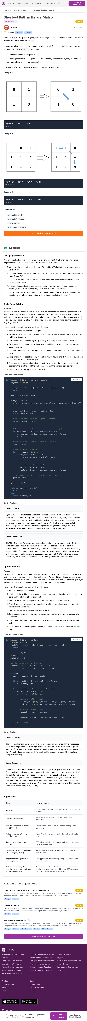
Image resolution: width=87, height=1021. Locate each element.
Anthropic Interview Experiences (42, 961)
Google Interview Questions (12, 961)
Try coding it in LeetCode (41, 233)
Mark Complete (60, 1015)
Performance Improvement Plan (69, 961)
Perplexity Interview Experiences (42, 964)
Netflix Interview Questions (12, 973)
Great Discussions (8, 984)
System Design (63, 964)
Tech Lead (61, 970)
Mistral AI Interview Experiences (41, 970)
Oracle (25, 10)
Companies (16, 10)
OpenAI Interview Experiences (41, 958)
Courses (17, 3)
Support (33, 990)
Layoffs (60, 958)
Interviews (36, 3)
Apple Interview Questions (11, 970)
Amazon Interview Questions (12, 967)
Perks (4, 987)
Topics (4, 990)
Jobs (26, 3)
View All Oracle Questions (43, 936)
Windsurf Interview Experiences (41, 967)
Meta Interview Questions (11, 964)
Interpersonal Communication (68, 967)
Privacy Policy (35, 984)
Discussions (50, 3)
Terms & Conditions (37, 987)
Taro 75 (5, 958)
